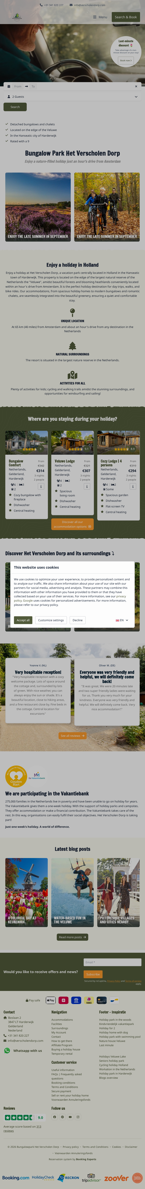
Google (28, 600)
